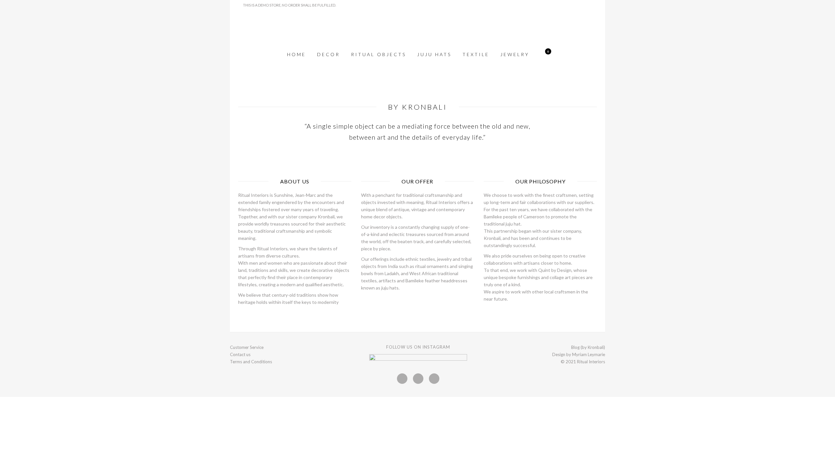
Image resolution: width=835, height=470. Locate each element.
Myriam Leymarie (588, 354)
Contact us (240, 354)
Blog (575, 347)
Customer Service (247, 347)
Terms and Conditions (251, 361)
